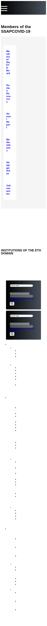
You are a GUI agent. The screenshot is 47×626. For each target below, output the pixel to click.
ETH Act (21, 442)
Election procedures (28, 479)
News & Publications (23, 344)
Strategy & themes (24, 563)
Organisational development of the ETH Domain (30, 595)
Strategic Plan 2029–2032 (31, 373)
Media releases (25, 350)
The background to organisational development (27, 612)
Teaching (30, 298)
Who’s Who (23, 421)
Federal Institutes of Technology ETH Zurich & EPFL (31, 550)
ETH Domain (17, 528)
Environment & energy (29, 584)
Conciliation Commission (30, 516)
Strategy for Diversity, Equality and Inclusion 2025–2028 (29, 387)
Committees (23, 424)
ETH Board (12, 212)
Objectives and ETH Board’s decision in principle (28, 604)
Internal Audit (24, 427)
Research (21, 298)
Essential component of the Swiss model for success (30, 541)
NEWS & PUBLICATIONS (17, 215)
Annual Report (25, 367)
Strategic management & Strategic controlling (30, 463)
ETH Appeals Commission (31, 510)
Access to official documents (26, 520)
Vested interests (26, 413)
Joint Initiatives (25, 578)
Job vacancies (25, 430)
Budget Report (25, 370)
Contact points (21, 507)
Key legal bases (26, 445)
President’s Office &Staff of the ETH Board (31, 417)
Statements (23, 353)
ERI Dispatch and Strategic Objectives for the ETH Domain (29, 450)
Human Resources (27, 482)
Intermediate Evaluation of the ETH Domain (31, 380)
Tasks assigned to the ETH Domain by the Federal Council (29, 572)
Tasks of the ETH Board (27, 458)
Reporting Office (26, 513)
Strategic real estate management (28, 474)
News (16, 347)
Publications (20, 364)
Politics (13, 298)
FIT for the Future (23, 589)
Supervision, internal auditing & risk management (28, 499)
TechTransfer (15, 301)
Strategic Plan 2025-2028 (31, 376)
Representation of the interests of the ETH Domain (28, 487)
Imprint (10, 225)
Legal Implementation (28, 493)
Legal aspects (14, 222)
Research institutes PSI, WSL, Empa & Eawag (30, 557)
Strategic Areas (25, 567)
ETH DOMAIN (12, 218)
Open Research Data (28, 581)
